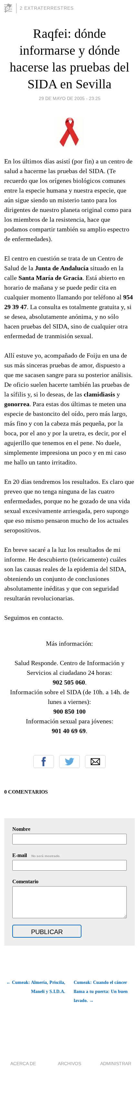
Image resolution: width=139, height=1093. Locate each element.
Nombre (21, 829)
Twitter (69, 761)
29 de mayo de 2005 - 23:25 (70, 98)
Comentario (25, 881)
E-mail (36, 855)
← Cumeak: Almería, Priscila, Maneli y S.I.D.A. (35, 987)
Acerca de (23, 1063)
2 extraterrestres (47, 8)
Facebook (43, 761)
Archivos (69, 1063)
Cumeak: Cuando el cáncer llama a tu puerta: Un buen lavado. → (101, 991)
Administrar (115, 1063)
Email (95, 761)
